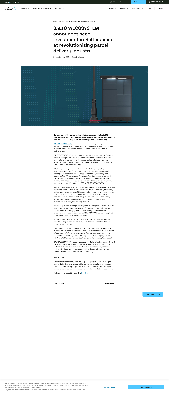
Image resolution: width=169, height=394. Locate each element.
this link (84, 273)
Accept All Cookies (146, 387)
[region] (84, 387)
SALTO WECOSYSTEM (62, 144)
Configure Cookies (109, 387)
